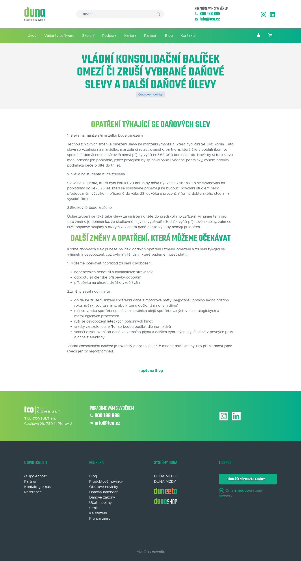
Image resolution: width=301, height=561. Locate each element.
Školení (88, 35)
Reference (33, 492)
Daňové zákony (102, 497)
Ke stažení (98, 513)
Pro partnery (99, 518)
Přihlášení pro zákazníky (245, 479)
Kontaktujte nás (37, 487)
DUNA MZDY (165, 481)
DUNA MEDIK (165, 476)
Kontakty (188, 35)
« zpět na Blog (150, 370)
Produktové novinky (106, 481)
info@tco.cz (210, 19)
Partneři (150, 35)
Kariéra (130, 35)
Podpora (109, 35)
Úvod (32, 35)
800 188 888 (210, 14)
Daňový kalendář (103, 492)
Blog (169, 35)
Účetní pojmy (100, 502)
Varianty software (59, 35)
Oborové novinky (150, 94)
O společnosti (36, 476)
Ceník (94, 508)
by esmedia (156, 552)
